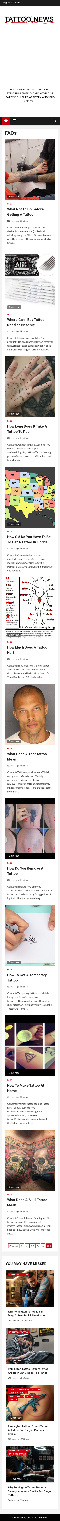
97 (32, 1245)
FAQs (9, 204)
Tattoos (25, 1378)
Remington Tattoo (18, 1274)
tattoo (25, 221)
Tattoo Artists (16, 1396)
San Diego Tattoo (17, 1454)
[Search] (55, 121)
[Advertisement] (30, 56)
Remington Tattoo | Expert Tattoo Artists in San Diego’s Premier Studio (28, 1430)
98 (37, 1245)
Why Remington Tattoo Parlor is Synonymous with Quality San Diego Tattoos (29, 1491)
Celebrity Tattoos (18, 1393)
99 (43, 1245)
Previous (13, 1245)
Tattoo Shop (31, 1396)
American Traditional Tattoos (24, 1389)
